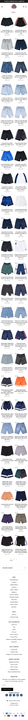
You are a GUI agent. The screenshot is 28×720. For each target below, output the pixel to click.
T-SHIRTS (14, 582)
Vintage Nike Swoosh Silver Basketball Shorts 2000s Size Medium (7, 54)
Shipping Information (14, 662)
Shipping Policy (14, 669)
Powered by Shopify (14, 705)
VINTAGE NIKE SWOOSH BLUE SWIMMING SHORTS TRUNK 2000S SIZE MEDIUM (21, 506)
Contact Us (14, 624)
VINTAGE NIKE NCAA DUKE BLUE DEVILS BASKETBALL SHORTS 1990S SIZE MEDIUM (21, 551)
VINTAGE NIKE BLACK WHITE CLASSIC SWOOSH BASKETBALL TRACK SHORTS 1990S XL (7, 392)
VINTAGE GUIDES (14, 597)
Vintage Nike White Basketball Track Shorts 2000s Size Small (21, 210)
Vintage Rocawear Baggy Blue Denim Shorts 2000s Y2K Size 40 (21, 300)
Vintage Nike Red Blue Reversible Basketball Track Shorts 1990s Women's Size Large (20, 345)
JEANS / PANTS (14, 589)
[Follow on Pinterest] (14, 695)
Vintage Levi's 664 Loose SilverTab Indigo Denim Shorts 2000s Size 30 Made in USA (7, 99)
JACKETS (14, 587)
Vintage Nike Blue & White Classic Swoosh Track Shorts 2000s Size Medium (21, 188)
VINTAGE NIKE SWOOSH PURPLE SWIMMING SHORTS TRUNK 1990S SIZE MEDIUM (7, 528)
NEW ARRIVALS (14, 580)
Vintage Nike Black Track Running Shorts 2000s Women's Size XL (7, 32)
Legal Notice (14, 641)
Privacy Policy (14, 637)
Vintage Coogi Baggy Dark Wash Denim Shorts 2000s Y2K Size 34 (21, 77)
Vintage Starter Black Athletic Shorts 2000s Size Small (21, 144)
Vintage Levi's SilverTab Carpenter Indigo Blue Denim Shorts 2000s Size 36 (7, 77)
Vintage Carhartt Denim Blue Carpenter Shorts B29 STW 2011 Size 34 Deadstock (7, 322)
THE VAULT (14, 599)
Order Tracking (14, 667)
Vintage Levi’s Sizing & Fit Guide (14, 654)
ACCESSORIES (14, 602)
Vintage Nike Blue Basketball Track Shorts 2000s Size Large (21, 278)
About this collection (7, 567)
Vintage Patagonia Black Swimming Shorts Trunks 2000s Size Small (7, 461)
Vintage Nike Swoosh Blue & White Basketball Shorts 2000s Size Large (7, 233)
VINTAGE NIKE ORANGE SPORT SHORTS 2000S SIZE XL (20, 391)
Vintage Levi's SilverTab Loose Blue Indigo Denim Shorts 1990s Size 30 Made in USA (7, 122)
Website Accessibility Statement (14, 639)
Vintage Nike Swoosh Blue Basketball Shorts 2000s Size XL (20, 53)
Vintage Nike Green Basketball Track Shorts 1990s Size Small (7, 278)
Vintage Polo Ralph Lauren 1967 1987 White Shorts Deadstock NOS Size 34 (20, 256)
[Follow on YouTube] (17, 695)
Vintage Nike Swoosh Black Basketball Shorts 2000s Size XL (7, 144)
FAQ (14, 627)
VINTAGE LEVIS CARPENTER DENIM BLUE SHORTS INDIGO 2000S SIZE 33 (7, 438)
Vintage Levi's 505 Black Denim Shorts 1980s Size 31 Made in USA (7, 300)
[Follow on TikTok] (21, 695)
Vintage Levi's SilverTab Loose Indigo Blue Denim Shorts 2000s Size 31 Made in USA (20, 322)
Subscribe (7, 689)
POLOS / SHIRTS (14, 594)
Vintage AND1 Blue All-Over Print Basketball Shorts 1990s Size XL (7, 211)
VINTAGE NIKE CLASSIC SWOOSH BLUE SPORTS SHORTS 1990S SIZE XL (7, 483)
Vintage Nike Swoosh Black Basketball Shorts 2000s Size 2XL (21, 166)
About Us (14, 614)
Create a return (14, 664)
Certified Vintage (14, 617)
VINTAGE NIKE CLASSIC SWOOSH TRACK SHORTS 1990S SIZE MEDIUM (20, 483)
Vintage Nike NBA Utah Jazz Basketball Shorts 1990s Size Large (21, 32)
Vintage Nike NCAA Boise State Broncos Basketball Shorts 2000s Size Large (7, 166)
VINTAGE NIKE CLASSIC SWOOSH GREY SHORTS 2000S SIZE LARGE (20, 461)
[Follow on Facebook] (6, 695)
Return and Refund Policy (14, 671)
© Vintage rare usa (14, 703)
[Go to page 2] (16, 559)
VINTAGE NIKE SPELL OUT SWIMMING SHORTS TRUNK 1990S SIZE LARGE (7, 551)
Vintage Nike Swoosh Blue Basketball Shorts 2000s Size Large (21, 233)
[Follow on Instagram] (10, 695)
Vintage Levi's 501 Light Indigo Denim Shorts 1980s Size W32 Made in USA (21, 122)
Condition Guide (14, 652)
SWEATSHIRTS (14, 584)
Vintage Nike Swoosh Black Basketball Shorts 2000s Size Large (7, 188)
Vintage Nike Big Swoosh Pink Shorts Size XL (7, 505)
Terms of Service (14, 634)
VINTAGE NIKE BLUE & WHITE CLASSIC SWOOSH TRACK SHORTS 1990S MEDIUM (7, 415)
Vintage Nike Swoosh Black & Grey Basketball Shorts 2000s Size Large (7, 256)
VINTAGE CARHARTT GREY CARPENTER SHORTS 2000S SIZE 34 (21, 528)
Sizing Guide (14, 649)
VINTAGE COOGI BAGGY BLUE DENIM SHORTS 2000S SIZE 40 (21, 437)
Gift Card (14, 632)
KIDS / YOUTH (14, 604)
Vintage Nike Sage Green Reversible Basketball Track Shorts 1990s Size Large (7, 369)
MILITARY (14, 607)
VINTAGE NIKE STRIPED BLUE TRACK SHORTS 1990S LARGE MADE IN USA (7, 345)
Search (14, 629)
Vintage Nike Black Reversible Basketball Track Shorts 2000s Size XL (21, 369)
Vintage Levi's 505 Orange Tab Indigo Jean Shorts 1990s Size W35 (21, 99)
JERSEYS (14, 592)
